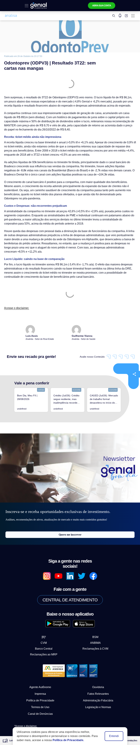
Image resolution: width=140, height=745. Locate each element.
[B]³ (44, 637)
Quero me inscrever (70, 534)
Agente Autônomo (40, 687)
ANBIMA (95, 642)
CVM (44, 642)
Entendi (114, 736)
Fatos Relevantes (98, 693)
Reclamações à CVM (95, 648)
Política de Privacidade (40, 700)
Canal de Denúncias (40, 713)
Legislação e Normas (98, 707)
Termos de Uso (40, 707)
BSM (95, 637)
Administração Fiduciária (98, 700)
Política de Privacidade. (68, 740)
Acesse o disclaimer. (16, 308)
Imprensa (40, 693)
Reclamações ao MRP (43, 654)
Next (124, 400)
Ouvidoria (98, 687)
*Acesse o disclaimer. (25, 726)
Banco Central (43, 648)
